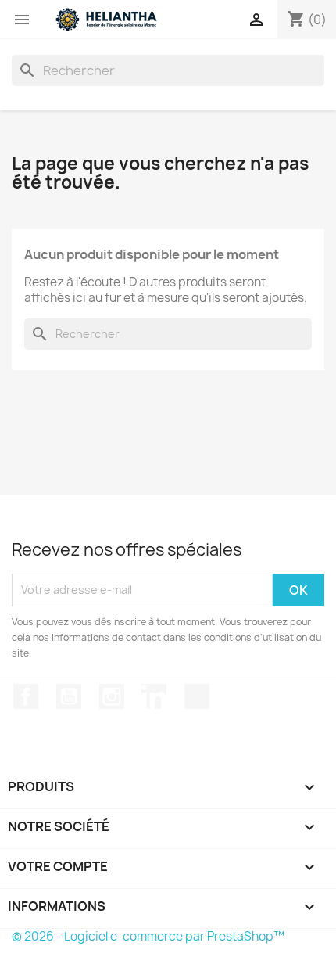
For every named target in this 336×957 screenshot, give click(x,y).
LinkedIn (153, 696)
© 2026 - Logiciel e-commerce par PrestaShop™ (148, 936)
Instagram (111, 696)
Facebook (25, 696)
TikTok (196, 696)
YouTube (68, 696)
